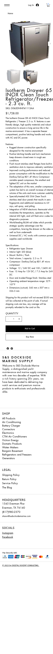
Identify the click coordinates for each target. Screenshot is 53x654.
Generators (8, 458)
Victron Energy (10, 440)
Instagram (7, 533)
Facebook (7, 537)
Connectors (8, 429)
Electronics (8, 433)
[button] (48, 5)
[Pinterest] (11, 348)
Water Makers (10, 447)
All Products (8, 418)
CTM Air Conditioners (14, 436)
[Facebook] (8, 348)
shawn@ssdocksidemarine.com (16, 516)
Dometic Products (12, 443)
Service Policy (10, 483)
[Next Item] (50, 44)
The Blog (7, 487)
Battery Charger (11, 425)
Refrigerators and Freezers (17, 454)
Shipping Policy (10, 475)
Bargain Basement (12, 451)
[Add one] (19, 319)
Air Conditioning (11, 422)
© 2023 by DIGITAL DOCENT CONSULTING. (20, 565)
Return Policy (9, 479)
